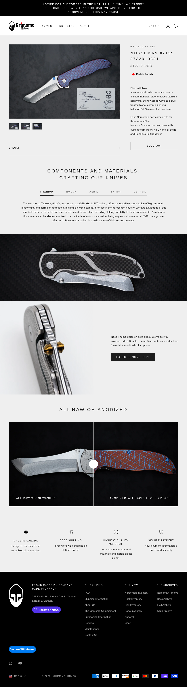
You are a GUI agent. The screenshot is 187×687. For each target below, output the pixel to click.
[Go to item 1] (14, 126)
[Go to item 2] (25, 126)
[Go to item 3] (37, 126)
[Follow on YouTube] (20, 663)
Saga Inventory (133, 610)
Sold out (154, 145)
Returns (89, 622)
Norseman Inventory (136, 592)
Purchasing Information (98, 616)
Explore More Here (133, 357)
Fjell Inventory (133, 604)
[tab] (46, 192)
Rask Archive (164, 598)
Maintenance (92, 628)
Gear (128, 622)
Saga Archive (164, 610)
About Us (90, 604)
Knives (47, 26)
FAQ (87, 592)
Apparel (129, 616)
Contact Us (91, 634)
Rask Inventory (133, 598)
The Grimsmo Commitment (100, 610)
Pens (59, 26)
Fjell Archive (164, 604)
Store (72, 26)
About (84, 26)
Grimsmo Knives (142, 46)
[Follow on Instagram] (10, 663)
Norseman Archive (167, 592)
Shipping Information (96, 598)
